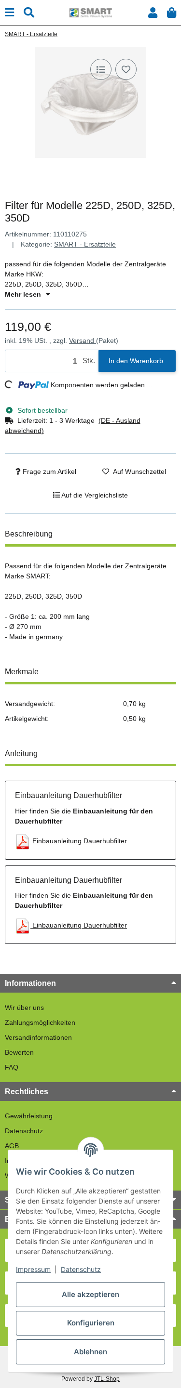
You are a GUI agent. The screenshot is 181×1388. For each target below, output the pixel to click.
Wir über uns (24, 1007)
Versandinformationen (38, 1037)
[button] (152, 13)
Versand (82, 340)
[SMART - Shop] (90, 12)
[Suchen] (29, 13)
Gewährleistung (29, 1116)
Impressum (33, 1269)
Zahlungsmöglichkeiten (40, 1022)
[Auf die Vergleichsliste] (100, 69)
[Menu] (9, 13)
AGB (12, 1146)
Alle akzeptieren (90, 1294)
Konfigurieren (90, 1322)
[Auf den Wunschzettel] (126, 69)
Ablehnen (90, 1351)
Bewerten (19, 1052)
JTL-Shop (107, 1378)
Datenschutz (24, 1131)
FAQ (11, 1067)
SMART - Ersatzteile (85, 244)
